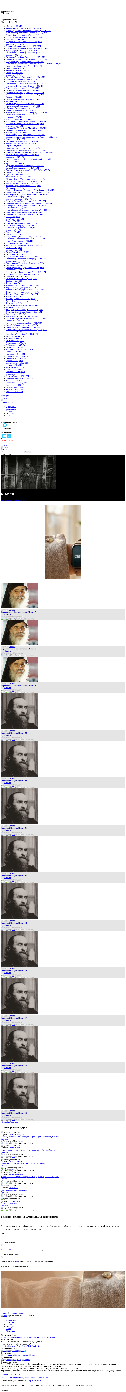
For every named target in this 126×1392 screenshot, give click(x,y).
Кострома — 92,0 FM (15, 157)
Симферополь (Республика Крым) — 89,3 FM (25, 263)
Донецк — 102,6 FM (14, 97)
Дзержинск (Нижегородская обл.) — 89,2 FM (25, 93)
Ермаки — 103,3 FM (14, 361)
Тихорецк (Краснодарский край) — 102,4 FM (25, 290)
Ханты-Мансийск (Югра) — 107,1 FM (22, 316)
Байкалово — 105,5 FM (15, 345)
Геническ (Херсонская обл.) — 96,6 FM (22, 88)
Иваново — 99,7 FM (14, 117)
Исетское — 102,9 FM (15, 367)
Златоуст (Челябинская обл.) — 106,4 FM (23, 115)
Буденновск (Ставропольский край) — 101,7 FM (26, 59)
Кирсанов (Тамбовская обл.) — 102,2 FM (23, 148)
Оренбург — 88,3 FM (15, 219)
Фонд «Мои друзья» (23, 1337)
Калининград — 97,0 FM (16, 132)
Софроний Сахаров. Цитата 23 (14, 733)
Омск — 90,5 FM (13, 217)
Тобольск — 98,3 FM (14, 381)
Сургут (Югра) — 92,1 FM (17, 276)
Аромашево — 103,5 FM (16, 343)
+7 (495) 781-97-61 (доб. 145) (28, 1346)
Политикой (65, 1250)
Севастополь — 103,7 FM (16, 261)
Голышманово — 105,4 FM (17, 356)
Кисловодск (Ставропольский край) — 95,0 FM (26, 150)
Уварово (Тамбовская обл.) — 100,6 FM (22, 305)
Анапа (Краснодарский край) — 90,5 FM (23, 35)
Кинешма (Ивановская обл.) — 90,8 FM (22, 143)
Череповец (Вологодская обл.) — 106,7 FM (24, 323)
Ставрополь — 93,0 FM (16, 270)
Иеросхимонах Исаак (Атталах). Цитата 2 (18, 649)
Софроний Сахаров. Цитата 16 (14, 1065)
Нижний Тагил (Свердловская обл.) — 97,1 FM (26, 201)
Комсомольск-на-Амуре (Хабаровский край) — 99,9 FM (29, 152)
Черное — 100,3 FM (14, 389)
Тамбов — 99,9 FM (14, 281)
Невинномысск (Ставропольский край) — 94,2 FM (27, 192)
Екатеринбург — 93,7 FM (16, 101)
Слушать (4, 610)
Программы (11, 407)
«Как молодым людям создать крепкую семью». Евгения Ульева (28, 1150)
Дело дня (5, 396)
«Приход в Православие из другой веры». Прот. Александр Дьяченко (30, 1137)
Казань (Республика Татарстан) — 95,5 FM (24, 130)
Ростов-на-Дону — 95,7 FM (17, 243)
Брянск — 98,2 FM (14, 55)
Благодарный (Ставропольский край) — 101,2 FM (27, 48)
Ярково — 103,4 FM (14, 392)
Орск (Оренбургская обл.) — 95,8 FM (21, 223)
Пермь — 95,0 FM (13, 232)
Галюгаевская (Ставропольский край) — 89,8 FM (26, 84)
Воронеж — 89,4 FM (14, 75)
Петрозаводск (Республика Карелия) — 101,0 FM (26, 237)
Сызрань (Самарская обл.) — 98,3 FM (21, 279)
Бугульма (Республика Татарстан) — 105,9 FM (25, 57)
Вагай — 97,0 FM (13, 352)
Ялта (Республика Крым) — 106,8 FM (22, 334)
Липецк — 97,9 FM (14, 172)
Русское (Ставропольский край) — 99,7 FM (24, 245)
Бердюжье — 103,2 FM (15, 347)
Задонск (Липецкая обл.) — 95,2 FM (21, 110)
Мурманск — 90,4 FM (15, 188)
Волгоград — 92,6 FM (15, 68)
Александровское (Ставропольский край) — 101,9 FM (28, 31)
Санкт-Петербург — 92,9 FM (18, 252)
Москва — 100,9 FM (14, 26)
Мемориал (10, 1331)
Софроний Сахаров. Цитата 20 (14, 875)
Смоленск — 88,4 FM (15, 265)
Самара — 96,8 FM (14, 250)
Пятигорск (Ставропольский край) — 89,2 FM (25, 239)
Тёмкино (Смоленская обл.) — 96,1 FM (22, 285)
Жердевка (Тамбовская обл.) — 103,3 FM (23, 108)
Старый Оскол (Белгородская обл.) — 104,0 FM (26, 272)
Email (4, 1234)
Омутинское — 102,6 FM (16, 383)
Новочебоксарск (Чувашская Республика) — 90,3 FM (28, 210)
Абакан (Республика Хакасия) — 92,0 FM (23, 28)
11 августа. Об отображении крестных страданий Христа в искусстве (30, 1177)
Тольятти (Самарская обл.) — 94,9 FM (22, 294)
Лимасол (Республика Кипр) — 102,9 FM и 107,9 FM (28, 170)
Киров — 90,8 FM (13, 146)
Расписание (11, 409)
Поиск (27, 452)
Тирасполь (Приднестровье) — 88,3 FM (22, 287)
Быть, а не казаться (9, 1203)
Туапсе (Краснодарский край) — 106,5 (22, 301)
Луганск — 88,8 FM (14, 175)
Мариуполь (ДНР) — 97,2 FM (18, 177)
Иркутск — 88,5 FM (14, 126)
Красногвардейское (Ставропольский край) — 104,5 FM (29, 159)
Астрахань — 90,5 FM (15, 39)
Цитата (12, 610)
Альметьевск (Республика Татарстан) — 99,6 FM (26, 33)
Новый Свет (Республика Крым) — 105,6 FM (25, 214)
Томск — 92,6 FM (13, 296)
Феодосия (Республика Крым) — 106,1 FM (24, 312)
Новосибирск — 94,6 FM (16, 208)
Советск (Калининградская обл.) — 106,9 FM (25, 268)
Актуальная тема (16, 1161)
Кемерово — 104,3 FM (15, 139)
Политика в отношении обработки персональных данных (25, 1377)
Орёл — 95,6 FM (13, 221)
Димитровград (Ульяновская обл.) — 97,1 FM (25, 95)
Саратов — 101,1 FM (15, 254)
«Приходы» (50, 1337)
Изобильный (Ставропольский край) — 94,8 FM (26, 121)
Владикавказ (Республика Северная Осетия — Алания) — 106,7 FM (34, 64)
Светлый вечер (15, 1148)
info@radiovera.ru (8, 1346)
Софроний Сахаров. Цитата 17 (14, 1018)
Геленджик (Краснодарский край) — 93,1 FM (25, 86)
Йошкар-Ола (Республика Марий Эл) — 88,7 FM (26, 128)
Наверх (4, 1313)
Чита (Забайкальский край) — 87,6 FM (22, 325)
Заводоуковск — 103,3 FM (17, 363)
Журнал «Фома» (8, 1337)
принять (4, 1390)
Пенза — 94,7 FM (13, 230)
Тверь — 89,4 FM (13, 283)
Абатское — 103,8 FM (15, 341)
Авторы (9, 411)
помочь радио (7, 398)
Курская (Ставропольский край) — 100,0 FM (25, 166)
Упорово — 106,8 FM (15, 387)
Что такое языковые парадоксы (14, 1190)
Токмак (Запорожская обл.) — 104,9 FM (22, 292)
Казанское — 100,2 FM (15, 372)
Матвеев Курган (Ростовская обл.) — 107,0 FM (25, 179)
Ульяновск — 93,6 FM (15, 307)
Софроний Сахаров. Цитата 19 (14, 923)
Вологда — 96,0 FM (14, 73)
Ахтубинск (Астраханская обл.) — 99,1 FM (24, 42)
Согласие (13, 1250)
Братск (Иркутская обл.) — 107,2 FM (21, 50)
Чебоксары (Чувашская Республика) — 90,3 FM (26, 318)
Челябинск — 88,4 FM (15, 321)
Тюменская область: (14, 338)
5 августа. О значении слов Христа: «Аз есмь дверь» (23, 1163)
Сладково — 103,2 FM (15, 385)
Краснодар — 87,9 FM (15, 161)
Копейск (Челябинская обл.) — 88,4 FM (22, 155)
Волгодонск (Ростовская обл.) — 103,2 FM (24, 66)
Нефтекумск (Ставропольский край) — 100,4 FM (26, 194)
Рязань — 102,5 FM (14, 248)
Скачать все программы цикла (13, 500)
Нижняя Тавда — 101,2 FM (17, 376)
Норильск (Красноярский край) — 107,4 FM (24, 212)
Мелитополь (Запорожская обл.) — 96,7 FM (24, 181)
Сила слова (13, 1188)
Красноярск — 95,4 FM (15, 163)
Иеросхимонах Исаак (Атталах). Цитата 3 (18, 612)
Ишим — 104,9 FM (14, 369)
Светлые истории (16, 1134)
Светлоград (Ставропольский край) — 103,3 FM (26, 259)
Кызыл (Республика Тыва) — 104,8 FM (22, 168)
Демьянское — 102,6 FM (16, 358)
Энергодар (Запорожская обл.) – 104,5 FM (23, 327)
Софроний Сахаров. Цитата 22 (14, 780)
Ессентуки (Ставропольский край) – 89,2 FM (25, 104)
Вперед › (15, 1122)
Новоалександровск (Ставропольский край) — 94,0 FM (29, 203)
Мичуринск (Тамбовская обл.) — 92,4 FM (23, 186)
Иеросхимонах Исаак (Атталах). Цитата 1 (18, 685)
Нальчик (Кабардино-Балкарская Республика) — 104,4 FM (30, 190)
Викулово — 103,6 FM (15, 354)
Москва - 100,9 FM (9, 22)
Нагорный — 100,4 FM (15, 374)
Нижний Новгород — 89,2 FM (19, 199)
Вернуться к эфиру (9, 20)
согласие (13, 1261)
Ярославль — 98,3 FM (15, 336)
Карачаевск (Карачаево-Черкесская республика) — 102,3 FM (31, 137)
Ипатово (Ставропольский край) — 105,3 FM (25, 124)
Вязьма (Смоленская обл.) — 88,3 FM (21, 79)
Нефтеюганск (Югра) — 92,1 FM (19, 197)
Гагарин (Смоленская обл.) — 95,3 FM (22, 81)
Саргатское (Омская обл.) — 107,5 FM (22, 256)
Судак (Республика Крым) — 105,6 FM (22, 274)
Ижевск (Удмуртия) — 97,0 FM (19, 119)
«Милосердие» (38, 1337)
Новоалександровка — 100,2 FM (19, 378)
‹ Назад (4, 1122)
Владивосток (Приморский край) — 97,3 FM (25, 62)
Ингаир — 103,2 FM (14, 365)
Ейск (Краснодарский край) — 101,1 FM (23, 99)
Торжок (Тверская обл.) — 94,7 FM (20, 299)
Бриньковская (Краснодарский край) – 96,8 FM (25, 53)
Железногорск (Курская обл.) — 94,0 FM (23, 106)
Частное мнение (15, 1201)
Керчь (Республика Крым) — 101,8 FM (22, 141)
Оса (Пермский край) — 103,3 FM (20, 225)
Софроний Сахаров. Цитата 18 (14, 970)
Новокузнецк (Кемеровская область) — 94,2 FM (26, 206)
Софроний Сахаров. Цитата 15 (14, 1113)
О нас (8, 415)
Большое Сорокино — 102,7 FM (19, 349)
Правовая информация (10, 1374)
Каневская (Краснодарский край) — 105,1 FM (25, 135)
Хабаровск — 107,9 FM (16, 314)
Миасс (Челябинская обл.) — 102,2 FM (22, 183)
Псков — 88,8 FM (13, 234)
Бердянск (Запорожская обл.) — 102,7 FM (23, 46)
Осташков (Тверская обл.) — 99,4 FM (21, 228)
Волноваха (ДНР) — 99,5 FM (18, 70)
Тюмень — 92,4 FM (14, 303)
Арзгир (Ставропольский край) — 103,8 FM (24, 37)
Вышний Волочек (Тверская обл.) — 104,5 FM (25, 77)
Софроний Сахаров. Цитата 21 (14, 828)
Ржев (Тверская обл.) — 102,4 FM (20, 241)
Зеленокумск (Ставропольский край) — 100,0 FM (27, 112)
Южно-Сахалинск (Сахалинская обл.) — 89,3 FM (26, 330)
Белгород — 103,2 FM (15, 44)
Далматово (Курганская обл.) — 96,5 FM (23, 90)
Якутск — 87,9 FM (14, 332)
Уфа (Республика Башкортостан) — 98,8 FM (24, 310)
